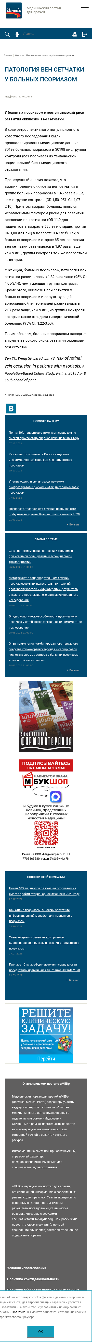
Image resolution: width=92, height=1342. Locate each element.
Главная (8, 55)
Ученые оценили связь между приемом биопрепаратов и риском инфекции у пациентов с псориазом (44, 487)
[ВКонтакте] (11, 408)
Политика (19, 1312)
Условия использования (27, 1268)
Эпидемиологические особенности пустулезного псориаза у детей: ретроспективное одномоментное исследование (45, 622)
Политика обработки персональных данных (43, 1290)
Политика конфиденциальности (33, 1279)
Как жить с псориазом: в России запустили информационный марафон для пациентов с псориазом (40, 460)
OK (40, 1332)
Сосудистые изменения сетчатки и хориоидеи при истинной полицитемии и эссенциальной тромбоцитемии (41, 556)
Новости (19, 55)
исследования (38, 136)
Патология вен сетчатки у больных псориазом (50, 55)
